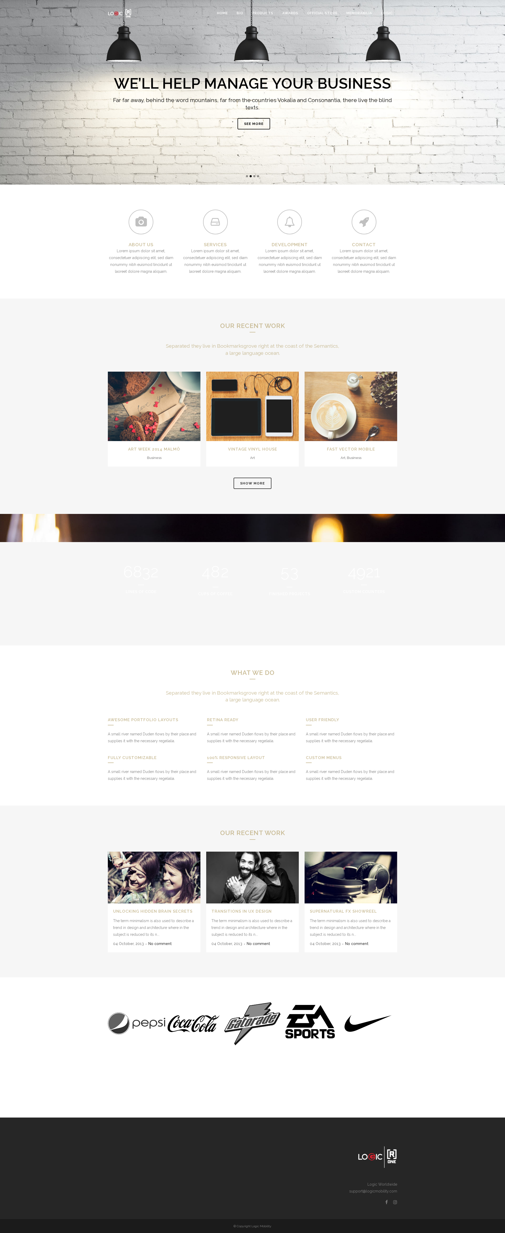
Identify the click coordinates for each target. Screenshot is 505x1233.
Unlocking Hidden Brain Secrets (153, 911)
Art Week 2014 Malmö (154, 449)
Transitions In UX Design (241, 911)
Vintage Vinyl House (252, 449)
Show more (252, 483)
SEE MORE (254, 124)
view (166, 405)
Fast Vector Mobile (351, 449)
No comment (160, 944)
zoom (143, 405)
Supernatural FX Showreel (343, 911)
